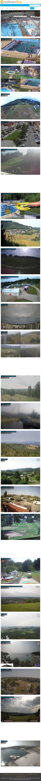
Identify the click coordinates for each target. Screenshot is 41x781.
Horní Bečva (4, 459)
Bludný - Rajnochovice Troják (8, 431)
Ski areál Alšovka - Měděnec (8, 376)
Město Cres (4, 741)
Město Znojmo (5, 669)
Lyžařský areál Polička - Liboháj (9, 149)
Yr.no (30, 779)
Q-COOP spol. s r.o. (33, 778)
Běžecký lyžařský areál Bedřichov (9, 276)
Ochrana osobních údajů (20, 776)
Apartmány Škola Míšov (7, 697)
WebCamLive (11, 2)
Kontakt (35, 774)
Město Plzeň (4, 304)
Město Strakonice (5, 404)
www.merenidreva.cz (21, 779)
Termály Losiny (5, 11)
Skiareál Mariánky (5, 558)
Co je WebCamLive (20, 774)
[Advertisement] (20, 183)
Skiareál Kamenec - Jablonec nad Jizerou (11, 586)
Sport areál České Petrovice (8, 249)
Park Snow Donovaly (6, 221)
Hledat (32, 8)
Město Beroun (4, 122)
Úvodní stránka (6, 774)
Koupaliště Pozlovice (6, 193)
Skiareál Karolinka (5, 514)
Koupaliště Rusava (6, 38)
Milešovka (3, 614)
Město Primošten (5, 641)
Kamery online (13, 774)
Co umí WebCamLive (29, 774)
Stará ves (3, 332)
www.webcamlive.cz (19, 778)
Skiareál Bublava (5, 94)
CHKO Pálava (4, 487)
